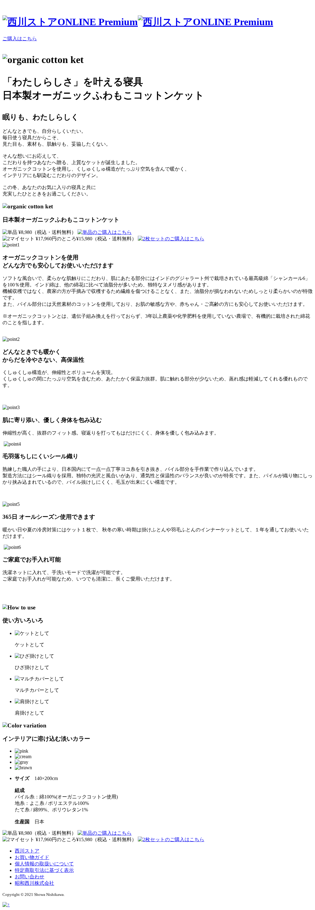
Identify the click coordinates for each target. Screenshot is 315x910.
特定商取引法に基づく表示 (44, 870)
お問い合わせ (29, 876)
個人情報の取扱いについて (44, 863)
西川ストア (27, 850)
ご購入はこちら (19, 38)
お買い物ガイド (32, 857)
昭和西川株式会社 (34, 883)
